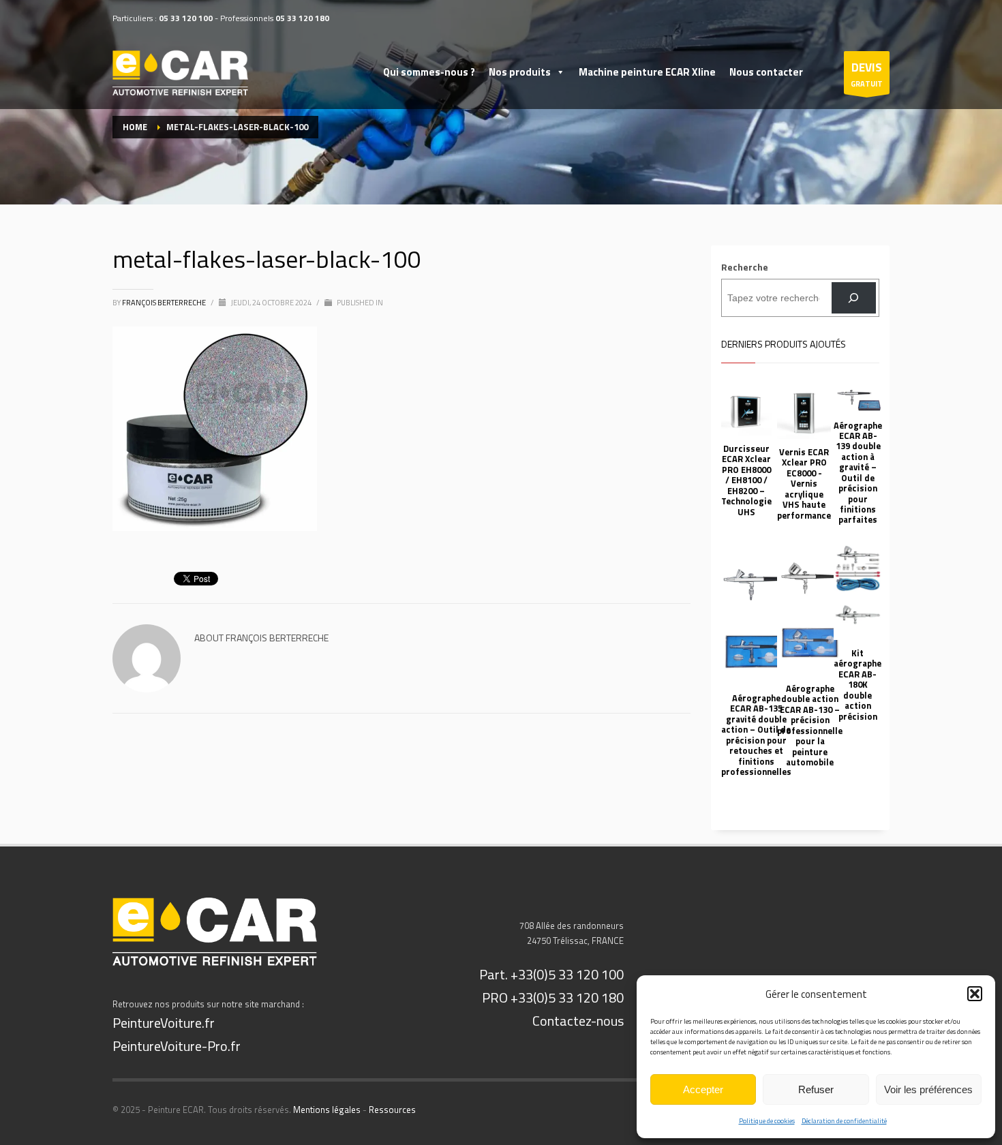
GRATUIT (867, 74)
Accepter (703, 1089)
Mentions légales (327, 1109)
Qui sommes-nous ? (429, 72)
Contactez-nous (578, 1020)
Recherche (744, 267)
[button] (975, 994)
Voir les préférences (928, 1089)
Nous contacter (766, 72)
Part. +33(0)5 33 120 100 (551, 974)
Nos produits (520, 72)
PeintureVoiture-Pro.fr (176, 1045)
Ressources (392, 1109)
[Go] (854, 298)
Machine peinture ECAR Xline (647, 72)
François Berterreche (164, 302)
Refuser (816, 1089)
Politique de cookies (767, 1121)
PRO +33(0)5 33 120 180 (553, 997)
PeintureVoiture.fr (163, 1022)
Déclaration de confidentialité (844, 1121)
